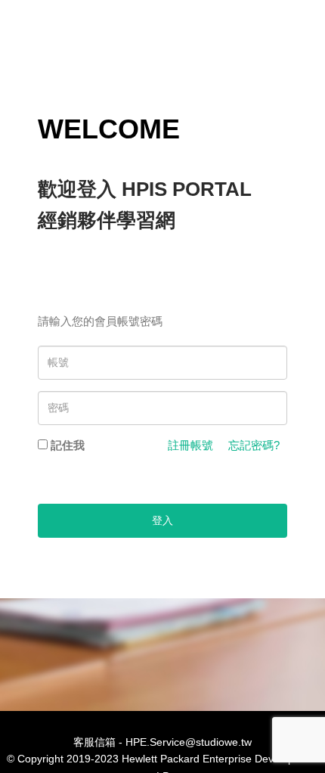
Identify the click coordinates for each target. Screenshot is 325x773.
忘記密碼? (254, 445)
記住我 (68, 445)
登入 (162, 520)
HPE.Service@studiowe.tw (188, 742)
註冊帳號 (190, 445)
